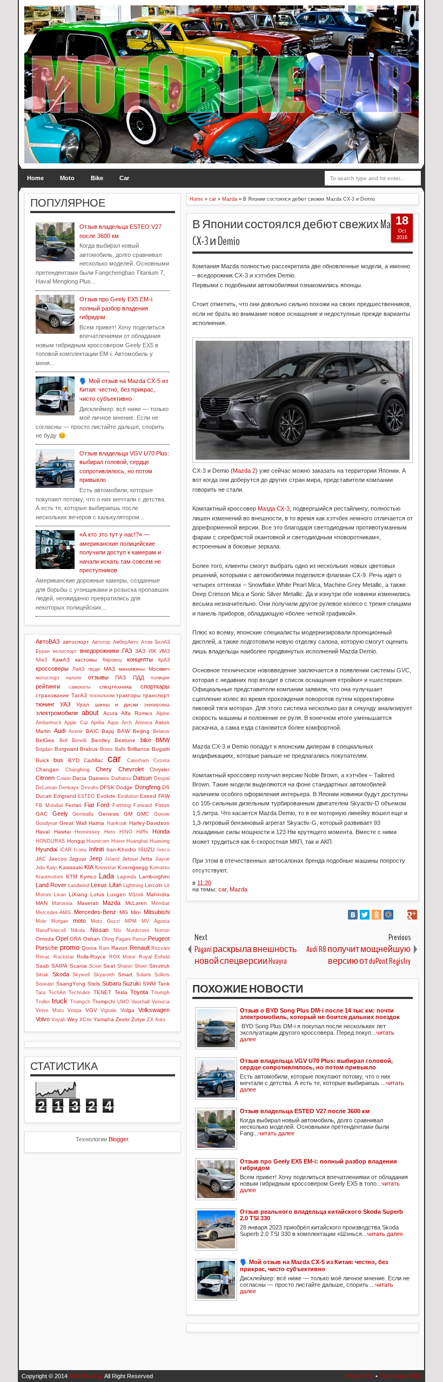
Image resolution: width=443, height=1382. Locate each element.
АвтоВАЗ (48, 641)
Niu (117, 930)
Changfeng (77, 769)
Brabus (89, 749)
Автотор (101, 642)
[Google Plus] (412, 915)
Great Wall (72, 823)
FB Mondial (49, 805)
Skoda (60, 974)
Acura (110, 713)
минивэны (132, 669)
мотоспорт (47, 677)
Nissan (99, 930)
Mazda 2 (244, 470)
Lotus (97, 894)
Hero (109, 832)
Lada (106, 876)
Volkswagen (154, 1010)
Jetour (130, 859)
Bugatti (161, 749)
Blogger (118, 1139)
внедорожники (99, 650)
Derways (69, 787)
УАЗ (65, 704)
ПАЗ (120, 677)
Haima (96, 823)
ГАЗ (127, 650)
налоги (73, 677)
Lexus (99, 885)
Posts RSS (359, 1376)
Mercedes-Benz (95, 912)
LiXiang (78, 894)
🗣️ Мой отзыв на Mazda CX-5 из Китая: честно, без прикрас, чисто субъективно (123, 390)
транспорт (156, 695)
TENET (102, 992)
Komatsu (160, 867)
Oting (108, 939)
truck (60, 1001)
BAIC (92, 731)
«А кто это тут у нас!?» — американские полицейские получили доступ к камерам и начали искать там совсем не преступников (120, 552)
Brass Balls (113, 749)
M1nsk (136, 894)
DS (166, 787)
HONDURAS (50, 841)
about (90, 713)
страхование (52, 695)
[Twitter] (365, 915)
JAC (41, 859)
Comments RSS (400, 1376)
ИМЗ (164, 651)
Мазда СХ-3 (274, 508)
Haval (43, 832)
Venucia (161, 1001)
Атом (146, 642)
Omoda (45, 939)
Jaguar (77, 859)
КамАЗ (61, 660)
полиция (160, 677)
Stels (94, 984)
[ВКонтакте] (353, 915)
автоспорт (76, 642)
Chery (104, 769)
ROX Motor (122, 957)
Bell (63, 740)
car (222, 889)
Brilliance (138, 749)
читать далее (276, 1133)
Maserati (87, 903)
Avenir (76, 731)
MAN (42, 903)
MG (123, 912)
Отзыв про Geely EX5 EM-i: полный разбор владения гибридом (116, 308)
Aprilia (97, 722)
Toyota (139, 992)
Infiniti (96, 849)
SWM (149, 984)
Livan (60, 894)
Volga (127, 1010)
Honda (161, 831)
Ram (104, 948)
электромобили (57, 713)
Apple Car (76, 722)
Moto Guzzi (105, 921)
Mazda (238, 889)
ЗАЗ (140, 651)
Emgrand (64, 796)
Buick (42, 760)
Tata (40, 992)
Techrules (79, 992)
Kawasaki (71, 867)
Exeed (148, 796)
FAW (164, 796)
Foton (162, 805)
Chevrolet (131, 769)
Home (35, 178)
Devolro (89, 787)
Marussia (62, 903)
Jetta (146, 859)
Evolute (106, 796)
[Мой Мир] (388, 915)
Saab (42, 966)
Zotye (138, 1019)
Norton (162, 930)
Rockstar (63, 957)
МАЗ (109, 669)
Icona (80, 849)
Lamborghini (154, 877)
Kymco (88, 877)
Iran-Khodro (121, 849)
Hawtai (62, 832)
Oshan (91, 939)
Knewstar (105, 867)
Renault (140, 947)
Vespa (75, 1010)
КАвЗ (41, 660)
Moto (67, 178)
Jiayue (162, 859)
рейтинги (48, 686)
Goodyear (46, 823)
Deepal (162, 778)
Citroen (45, 778)
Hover (118, 841)
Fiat (89, 805)
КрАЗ (164, 660)
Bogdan (44, 749)
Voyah (58, 1019)
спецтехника (115, 687)
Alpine (163, 713)
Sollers (162, 974)
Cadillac (93, 760)
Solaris (143, 974)
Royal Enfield (154, 957)
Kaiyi (51, 867)
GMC (143, 814)
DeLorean (46, 787)
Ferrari (73, 805)
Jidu (40, 867)
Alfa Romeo (136, 713)
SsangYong (70, 984)
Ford (103, 805)
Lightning (133, 885)
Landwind (78, 885)
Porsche (47, 947)
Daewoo (99, 778)
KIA (88, 867)
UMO (123, 1001)
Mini (135, 912)
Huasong (160, 841)
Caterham (138, 760)
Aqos (113, 722)
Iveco (163, 849)
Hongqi (76, 841)
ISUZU (146, 849)
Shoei (141, 966)
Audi (59, 731)
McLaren (136, 903)
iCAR (66, 849)
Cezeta (161, 760)
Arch (127, 722)
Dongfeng (147, 787)
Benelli (79, 740)
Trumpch (80, 1001)
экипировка (157, 704)
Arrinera (143, 722)
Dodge (124, 787)
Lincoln (154, 885)
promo (69, 947)
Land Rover (51, 885)
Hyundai (46, 849)
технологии (102, 695)
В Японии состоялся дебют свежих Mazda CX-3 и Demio (297, 232)
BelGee (45, 740)
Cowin (64, 778)
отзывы (98, 677)
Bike (97, 178)
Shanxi (124, 966)
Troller (43, 1001)
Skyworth (104, 974)
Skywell (81, 974)
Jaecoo (58, 859)
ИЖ (152, 651)
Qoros (89, 948)
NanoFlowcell (51, 930)
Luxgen (116, 894)
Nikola (78, 930)
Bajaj (108, 731)
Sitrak (42, 974)
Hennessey (87, 832)
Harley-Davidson (149, 823)
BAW (123, 731)
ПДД (138, 677)
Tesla (121, 992)
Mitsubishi (157, 912)
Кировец (112, 660)
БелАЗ (162, 642)
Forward (142, 805)
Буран (43, 651)
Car (124, 178)
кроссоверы (52, 668)
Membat (160, 903)
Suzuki (131, 983)
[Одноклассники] (376, 915)
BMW (163, 740)
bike (145, 740)
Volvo (43, 1019)
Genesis (108, 814)
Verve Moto (50, 1010)
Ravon (119, 948)
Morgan (59, 921)
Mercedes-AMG (53, 912)
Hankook (117, 823)
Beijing (141, 731)
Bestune (125, 740)
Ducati (43, 796)
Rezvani (160, 948)
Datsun (142, 778)
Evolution (128, 796)
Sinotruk (159, 966)
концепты (140, 659)
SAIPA (59, 966)
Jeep (95, 858)
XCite (85, 1019)
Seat (109, 966)
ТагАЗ (79, 695)
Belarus (161, 731)
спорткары (155, 686)
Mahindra (158, 894)
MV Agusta (156, 921)
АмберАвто (125, 642)
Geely (60, 813)
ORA (76, 939)
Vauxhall (140, 1001)
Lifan (115, 885)
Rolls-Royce (91, 957)
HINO (125, 832)
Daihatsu (121, 778)
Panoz (139, 939)
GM (128, 814)
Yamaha (103, 1019)
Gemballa (82, 814)
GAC (42, 814)
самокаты (79, 687)
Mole (41, 921)
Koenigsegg (133, 867)
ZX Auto (156, 1019)
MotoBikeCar (86, 1376)
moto (79, 920)
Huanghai (136, 841)
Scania (78, 966)
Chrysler (160, 769)
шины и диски (116, 704)
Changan (47, 769)
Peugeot (159, 938)
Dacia (79, 778)
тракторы (128, 695)
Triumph (160, 992)
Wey (72, 1019)
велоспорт (65, 651)
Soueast (45, 984)
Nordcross (138, 930)
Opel (62, 938)
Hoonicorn (97, 841)
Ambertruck (49, 722)
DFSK (107, 787)
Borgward (66, 749)
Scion (95, 966)
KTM (71, 877)
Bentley (100, 740)
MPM (131, 921)
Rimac (43, 957)
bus (58, 760)
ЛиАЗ (78, 669)
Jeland (112, 859)
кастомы (86, 660)
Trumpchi (103, 1001)
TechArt (57, 992)
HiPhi (142, 832)
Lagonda (126, 877)
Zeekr (123, 1019)
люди (94, 669)
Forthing (121, 805)
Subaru (111, 983)
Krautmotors (49, 877)
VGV (91, 1010)
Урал (82, 704)
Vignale (108, 1010)
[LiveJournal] (400, 915)
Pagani (123, 939)
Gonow (162, 814)
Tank (164, 984)
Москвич (159, 669)
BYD (73, 760)
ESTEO (86, 796)
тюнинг (45, 704)
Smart (125, 974)
